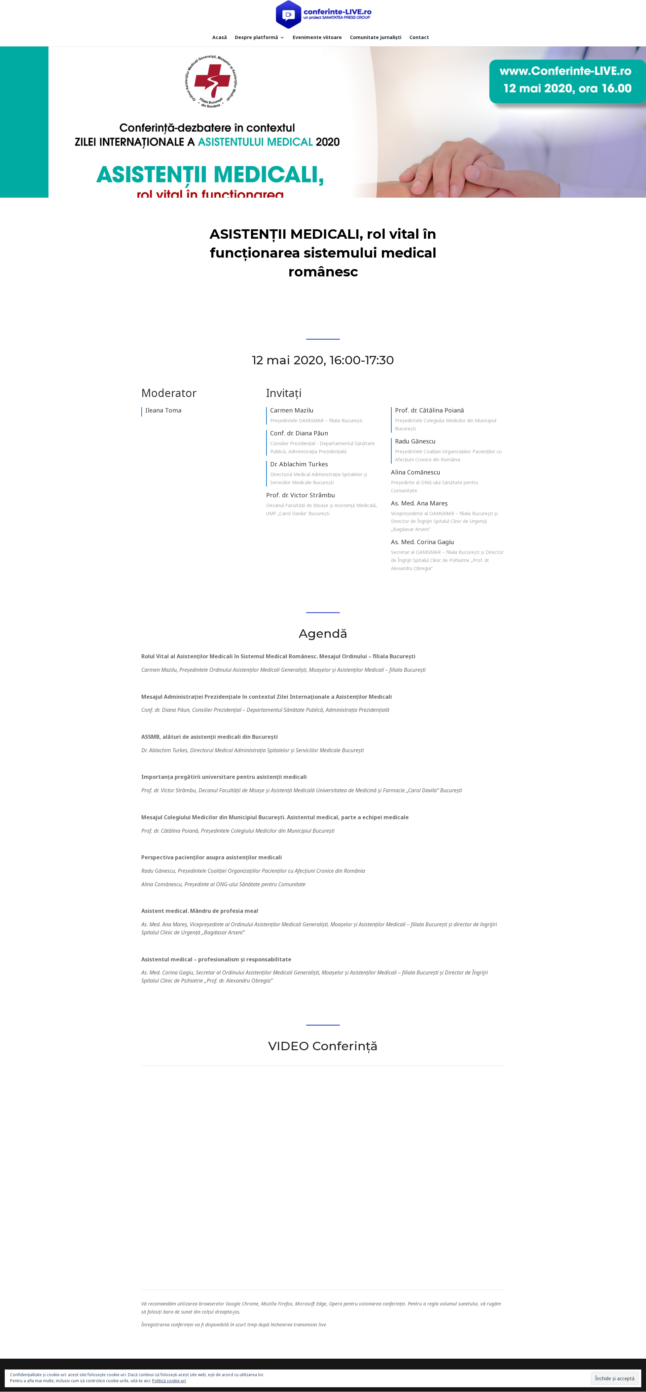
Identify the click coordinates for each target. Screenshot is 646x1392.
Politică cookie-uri (169, 1381)
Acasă (219, 37)
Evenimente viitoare (317, 37)
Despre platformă (256, 37)
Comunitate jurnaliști (375, 37)
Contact (419, 37)
